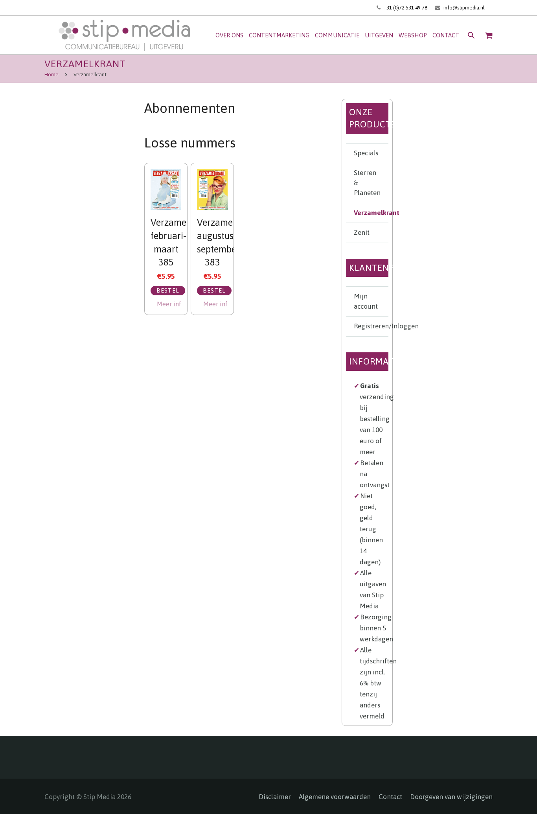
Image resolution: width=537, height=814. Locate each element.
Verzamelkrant (371, 213)
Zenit (362, 232)
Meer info (169, 304)
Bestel (167, 290)
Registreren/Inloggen (371, 326)
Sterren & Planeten (367, 183)
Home (51, 74)
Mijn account (366, 301)
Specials (366, 153)
